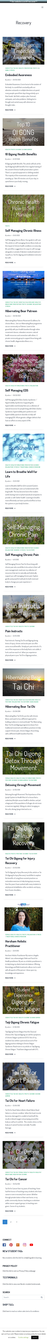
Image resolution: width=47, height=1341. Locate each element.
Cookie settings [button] (23, 1337)
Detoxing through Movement (23, 785)
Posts (35, 68)
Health (21, 68)
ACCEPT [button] (35, 1337)
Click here (6, 1311)
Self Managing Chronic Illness (23, 230)
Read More (10, 110)
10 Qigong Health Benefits (21, 154)
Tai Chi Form (30, 550)
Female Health (10, 778)
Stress (12, 70)
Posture (8, 702)
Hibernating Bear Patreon (21, 311)
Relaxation (37, 304)
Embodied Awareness (18, 75)
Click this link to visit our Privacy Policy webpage (19, 1271)
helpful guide (29, 1258)
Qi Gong (18, 149)
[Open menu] (42, 7)
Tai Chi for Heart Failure (20, 1101)
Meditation (28, 68)
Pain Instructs (13, 631)
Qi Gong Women (27, 149)
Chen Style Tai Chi (11, 68)
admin (9, 80)
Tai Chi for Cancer (16, 1179)
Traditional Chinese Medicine (30, 467)
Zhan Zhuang (34, 702)
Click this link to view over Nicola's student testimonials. (22, 1284)
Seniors (16, 550)
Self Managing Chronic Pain (22, 555)
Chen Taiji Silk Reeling (26, 302)
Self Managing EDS (16, 390)
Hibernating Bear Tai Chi (20, 706)
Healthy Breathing (17, 385)
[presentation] (23, 51)
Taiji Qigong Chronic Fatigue (22, 1022)
